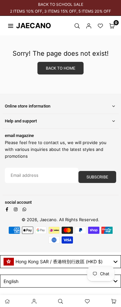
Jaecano (27, 25)
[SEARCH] (77, 25)
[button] (112, 25)
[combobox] (60, 261)
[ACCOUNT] (89, 25)
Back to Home (60, 68)
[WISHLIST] (100, 25)
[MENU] (10, 25)
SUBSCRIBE (97, 177)
